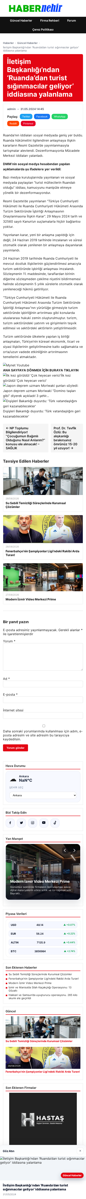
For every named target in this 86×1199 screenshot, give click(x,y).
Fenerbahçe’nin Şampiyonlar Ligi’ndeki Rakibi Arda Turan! (44, 978)
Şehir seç (16, 787)
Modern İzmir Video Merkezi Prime (30, 983)
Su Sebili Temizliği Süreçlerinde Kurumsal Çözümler (40, 974)
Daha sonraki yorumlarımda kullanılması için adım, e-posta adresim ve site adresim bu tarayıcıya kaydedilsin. (43, 735)
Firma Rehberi (49, 20)
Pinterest (28, 123)
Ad (6, 679)
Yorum (9, 641)
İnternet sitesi (13, 710)
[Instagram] (32, 823)
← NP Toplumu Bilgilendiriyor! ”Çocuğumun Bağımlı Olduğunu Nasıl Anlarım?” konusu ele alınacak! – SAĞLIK (25, 438)
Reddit (13, 123)
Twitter (26, 116)
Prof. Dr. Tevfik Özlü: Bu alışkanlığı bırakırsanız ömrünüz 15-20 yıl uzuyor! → (65, 438)
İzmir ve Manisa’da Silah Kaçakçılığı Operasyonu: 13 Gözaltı (40, 989)
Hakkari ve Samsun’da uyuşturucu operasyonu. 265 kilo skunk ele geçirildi (43, 996)
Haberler (8, 43)
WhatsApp (59, 116)
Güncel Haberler (21, 20)
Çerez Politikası (43, 29)
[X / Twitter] (21, 823)
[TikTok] (55, 823)
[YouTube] (43, 823)
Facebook (42, 116)
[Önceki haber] (65, 850)
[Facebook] (10, 823)
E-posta (10, 694)
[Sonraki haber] (73, 850)
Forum (71, 20)
